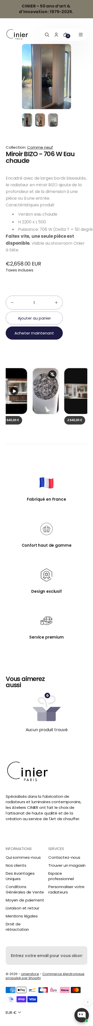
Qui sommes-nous (23, 857)
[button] (12, 302)
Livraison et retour (22, 908)
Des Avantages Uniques (20, 876)
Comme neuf (40, 147)
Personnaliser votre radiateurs (66, 889)
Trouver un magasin (67, 865)
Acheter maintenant (34, 333)
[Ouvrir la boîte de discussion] (81, 1015)
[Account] (56, 34)
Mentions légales (22, 916)
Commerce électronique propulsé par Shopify (45, 975)
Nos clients (16, 865)
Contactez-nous (64, 857)
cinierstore (30, 973)
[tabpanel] (28, 121)
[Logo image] (17, 34)
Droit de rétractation (17, 926)
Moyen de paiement (25, 900)
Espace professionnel (61, 876)
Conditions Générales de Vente (25, 889)
